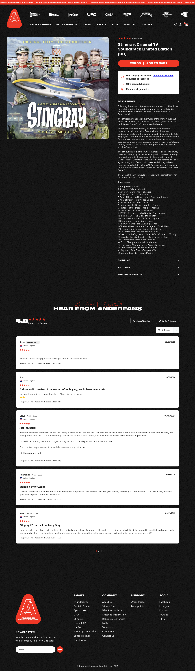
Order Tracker (138, 602)
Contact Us (108, 635)
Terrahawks (80, 640)
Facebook (164, 602)
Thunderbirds (81, 602)
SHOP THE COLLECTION (114, 2)
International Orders (163, 75)
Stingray (78, 619)
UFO (76, 614)
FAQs (105, 623)
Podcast (163, 610)
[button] (90, 24)
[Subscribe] (60, 649)
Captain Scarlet (82, 606)
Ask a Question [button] (143, 320)
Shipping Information (114, 614)
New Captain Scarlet (85, 631)
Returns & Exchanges (113, 619)
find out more (156, 2)
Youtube (163, 614)
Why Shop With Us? (113, 610)
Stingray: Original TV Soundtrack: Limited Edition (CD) (40, 499)
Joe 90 (77, 627)
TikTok (162, 619)
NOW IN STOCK (60, 2)
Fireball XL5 (80, 623)
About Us (107, 602)
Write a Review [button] (169, 320)
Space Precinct (82, 635)
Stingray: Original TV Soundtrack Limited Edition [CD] (40, 363)
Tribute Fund (109, 606)
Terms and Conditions (108, 629)
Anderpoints (137, 606)
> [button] (101, 551)
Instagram (164, 606)
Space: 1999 (80, 610)
